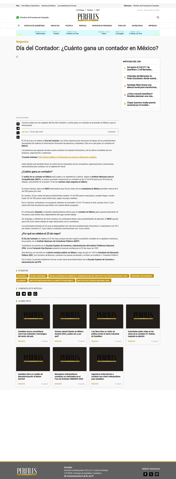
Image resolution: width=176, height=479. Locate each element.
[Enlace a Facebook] (145, 474)
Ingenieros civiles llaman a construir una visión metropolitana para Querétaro (105, 376)
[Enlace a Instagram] (157, 474)
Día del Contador (37, 276)
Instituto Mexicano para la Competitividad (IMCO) (51, 280)
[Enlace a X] (151, 474)
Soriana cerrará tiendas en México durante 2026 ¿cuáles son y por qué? (69, 333)
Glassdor (21, 280)
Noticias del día (132, 61)
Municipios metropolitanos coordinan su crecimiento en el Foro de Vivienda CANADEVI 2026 (69, 376)
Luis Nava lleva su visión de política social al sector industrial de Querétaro (105, 333)
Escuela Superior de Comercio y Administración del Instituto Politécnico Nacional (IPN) (88, 276)
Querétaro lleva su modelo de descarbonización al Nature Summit (30, 376)
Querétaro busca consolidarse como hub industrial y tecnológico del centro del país (32, 333)
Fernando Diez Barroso (141, 276)
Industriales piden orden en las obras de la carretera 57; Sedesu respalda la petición (141, 333)
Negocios (21, 341)
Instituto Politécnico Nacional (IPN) (93, 280)
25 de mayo (21, 276)
